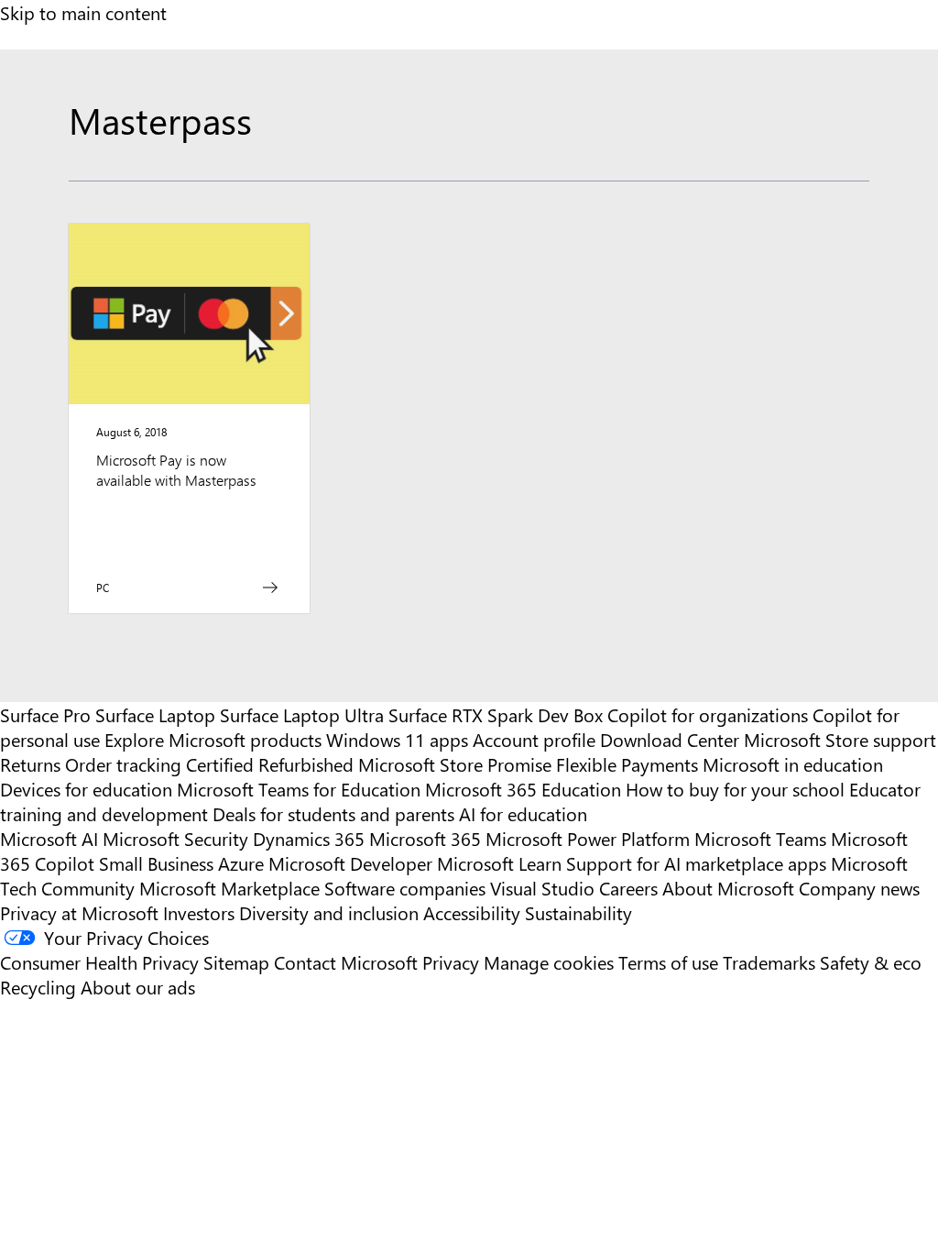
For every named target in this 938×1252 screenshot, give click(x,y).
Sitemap (236, 962)
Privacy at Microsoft (79, 912)
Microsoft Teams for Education (298, 788)
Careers (628, 887)
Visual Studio (542, 887)
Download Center (669, 739)
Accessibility (471, 912)
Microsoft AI (49, 838)
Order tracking (123, 764)
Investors (198, 912)
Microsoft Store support (840, 739)
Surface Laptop (155, 714)
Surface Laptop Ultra (302, 714)
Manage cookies (549, 962)
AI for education (523, 813)
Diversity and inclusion (329, 912)
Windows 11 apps (397, 739)
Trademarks (769, 962)
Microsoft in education (793, 764)
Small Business (156, 863)
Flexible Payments (627, 764)
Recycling (38, 986)
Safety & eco (871, 962)
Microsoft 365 (425, 838)
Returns (30, 764)
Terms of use (668, 962)
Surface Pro (45, 714)
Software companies (404, 887)
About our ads (138, 986)
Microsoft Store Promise (454, 764)
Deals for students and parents (333, 813)
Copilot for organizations (707, 714)
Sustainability (578, 912)
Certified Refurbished (270, 764)
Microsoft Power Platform (587, 838)
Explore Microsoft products (213, 739)
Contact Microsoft (346, 962)
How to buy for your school (735, 788)
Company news (859, 887)
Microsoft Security (175, 838)
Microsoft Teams (760, 838)
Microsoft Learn (499, 863)
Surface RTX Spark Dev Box (495, 714)
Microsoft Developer (350, 863)
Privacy (453, 962)
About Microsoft (728, 887)
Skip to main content (83, 12)
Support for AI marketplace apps (696, 863)
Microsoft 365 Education (523, 788)
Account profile (534, 739)
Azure (241, 863)
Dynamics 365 (309, 838)
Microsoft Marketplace (229, 887)
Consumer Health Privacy (99, 962)
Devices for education (86, 788)
